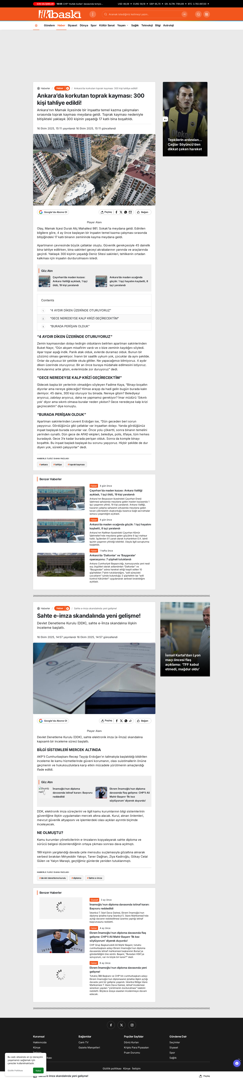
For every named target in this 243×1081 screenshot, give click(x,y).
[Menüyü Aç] (92, 14)
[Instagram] (132, 1025)
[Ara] (198, 14)
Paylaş (206, 1076)
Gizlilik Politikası (15, 1070)
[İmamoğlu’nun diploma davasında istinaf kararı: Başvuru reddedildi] (66, 795)
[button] (206, 14)
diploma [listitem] (76, 878)
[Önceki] (165, 119)
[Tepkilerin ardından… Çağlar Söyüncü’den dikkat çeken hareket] (185, 119)
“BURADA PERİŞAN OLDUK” (66, 326)
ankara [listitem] (43, 464)
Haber (94, 485)
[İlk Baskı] (60, 14)
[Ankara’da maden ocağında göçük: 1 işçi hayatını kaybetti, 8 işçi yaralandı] (123, 281)
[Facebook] (111, 1025)
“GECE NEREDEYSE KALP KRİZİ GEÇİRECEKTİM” (80, 318)
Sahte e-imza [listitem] (94, 878)
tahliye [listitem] (57, 464)
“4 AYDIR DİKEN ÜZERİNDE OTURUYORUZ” (77, 310)
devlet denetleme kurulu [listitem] (52, 878)
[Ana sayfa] (36, 25)
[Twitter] (121, 1025)
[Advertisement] (121, 55)
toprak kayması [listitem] (76, 464)
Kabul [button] (38, 1070)
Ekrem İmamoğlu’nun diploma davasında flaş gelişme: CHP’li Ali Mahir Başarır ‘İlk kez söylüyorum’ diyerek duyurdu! (118, 936)
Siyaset (94, 899)
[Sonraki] (204, 119)
